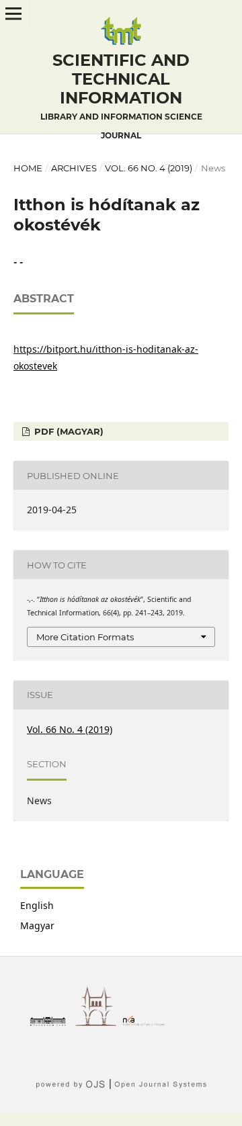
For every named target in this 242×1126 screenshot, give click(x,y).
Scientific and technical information (121, 95)
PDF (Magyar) (68, 431)
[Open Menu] (13, 13)
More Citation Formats (85, 637)
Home (27, 168)
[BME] (51, 1022)
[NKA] (147, 1022)
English (37, 905)
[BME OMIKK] (99, 1022)
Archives (74, 168)
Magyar (37, 925)
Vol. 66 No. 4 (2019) (148, 168)
